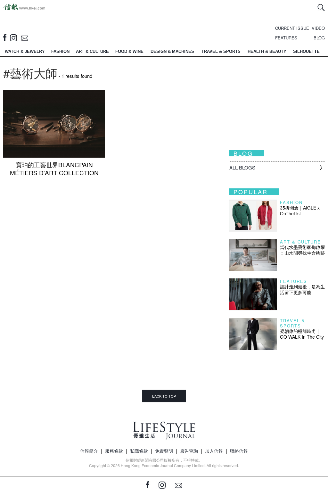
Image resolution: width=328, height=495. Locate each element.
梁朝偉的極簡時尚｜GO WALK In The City (302, 334)
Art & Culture (300, 242)
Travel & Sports (292, 323)
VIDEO (318, 28)
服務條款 (114, 451)
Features (293, 281)
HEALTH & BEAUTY (267, 51)
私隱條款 (139, 451)
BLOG (319, 38)
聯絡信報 (239, 451)
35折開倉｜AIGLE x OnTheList (300, 210)
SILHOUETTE (306, 51)
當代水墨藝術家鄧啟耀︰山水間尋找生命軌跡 (302, 250)
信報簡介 (89, 451)
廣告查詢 (189, 451)
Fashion (291, 202)
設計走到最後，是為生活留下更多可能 (302, 289)
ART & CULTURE (92, 51)
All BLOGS (242, 167)
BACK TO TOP (164, 396)
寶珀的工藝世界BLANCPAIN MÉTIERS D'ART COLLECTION (54, 168)
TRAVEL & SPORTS (221, 51)
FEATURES (286, 38)
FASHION (60, 51)
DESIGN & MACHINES (172, 51)
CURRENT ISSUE (292, 28)
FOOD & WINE (129, 51)
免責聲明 (164, 451)
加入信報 (214, 451)
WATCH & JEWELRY (25, 51)
